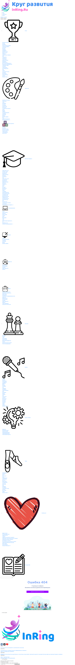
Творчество (4, 14)
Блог (3, 12)
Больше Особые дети (6, 545)
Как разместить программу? (38, 654)
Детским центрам (7, 654)
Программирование (11, 658)
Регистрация (12, 654)
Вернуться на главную (37, 591)
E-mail (2, 664)
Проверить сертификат (58, 654)
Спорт (3, 13)
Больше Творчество (6, 119)
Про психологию (21, 647)
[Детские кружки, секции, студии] (27, 5)
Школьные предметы (4, 658)
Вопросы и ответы (18, 654)
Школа (3, 15)
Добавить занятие (4, 17)
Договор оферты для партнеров (48, 654)
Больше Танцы (5, 492)
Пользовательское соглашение (6, 650)
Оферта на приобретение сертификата (7, 651)
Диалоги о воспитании (14, 647)
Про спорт (4, 647)
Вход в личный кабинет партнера (27, 654)
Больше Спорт (5, 76)
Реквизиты (24, 650)
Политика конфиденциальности (17, 650)
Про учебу (8, 647)
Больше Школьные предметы (7, 204)
